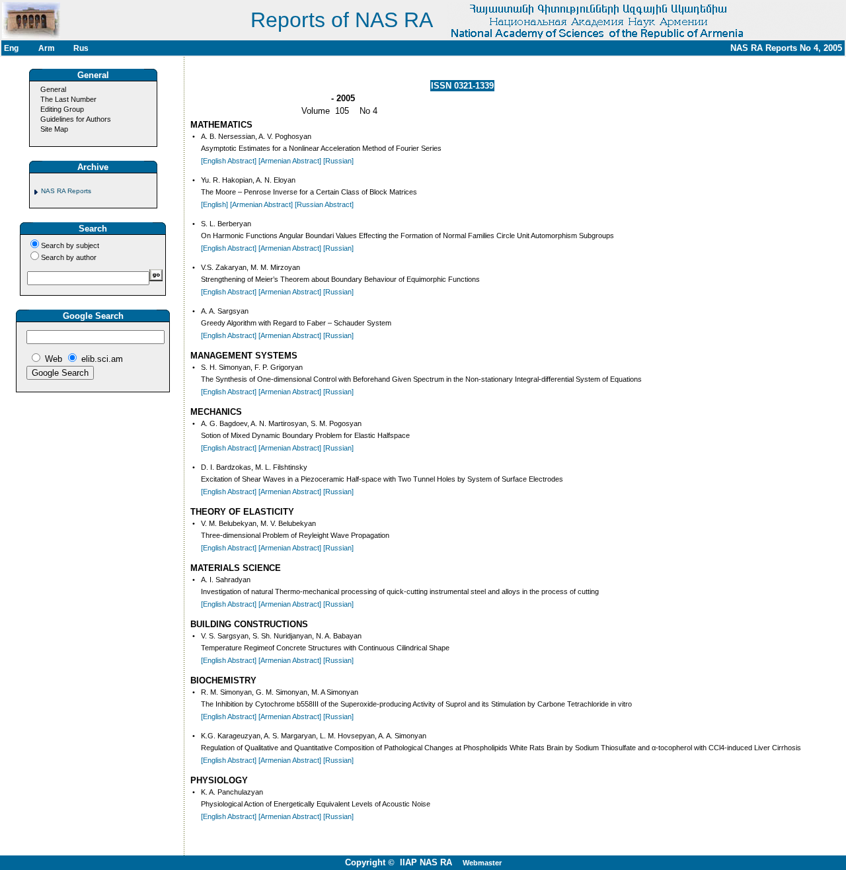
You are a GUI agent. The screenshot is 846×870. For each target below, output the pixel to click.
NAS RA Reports (66, 191)
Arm (46, 48)
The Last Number (68, 99)
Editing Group (62, 109)
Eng (11, 48)
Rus (81, 48)
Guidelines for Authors (75, 119)
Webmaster (482, 863)
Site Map (54, 129)
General (53, 89)
